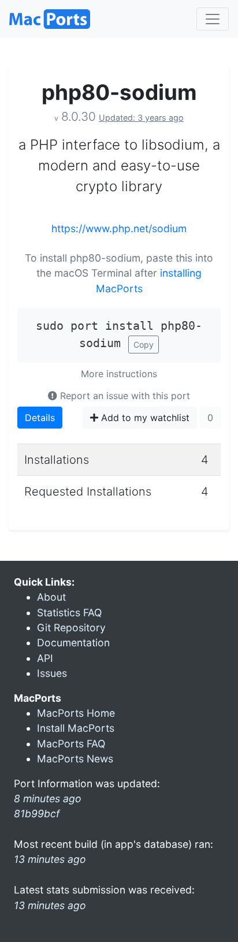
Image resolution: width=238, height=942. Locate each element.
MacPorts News (75, 759)
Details (40, 417)
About (51, 597)
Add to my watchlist (143, 417)
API (45, 658)
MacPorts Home (76, 713)
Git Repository (71, 627)
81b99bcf (37, 813)
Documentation (73, 642)
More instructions (119, 373)
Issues (52, 673)
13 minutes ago (50, 859)
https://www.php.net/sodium (119, 228)
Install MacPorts (75, 728)
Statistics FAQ (69, 612)
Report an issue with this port (123, 395)
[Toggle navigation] (212, 19)
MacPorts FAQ (71, 744)
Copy (143, 344)
